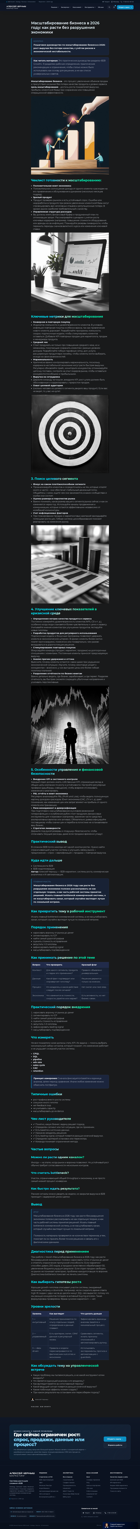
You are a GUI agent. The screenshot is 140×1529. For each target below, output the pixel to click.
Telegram (107, 1)
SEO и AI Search (44, 1494)
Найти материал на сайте (90, 1516)
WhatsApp (116, 1)
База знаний (77, 7)
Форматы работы (115, 1445)
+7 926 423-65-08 (128, 1)
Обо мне (101, 7)
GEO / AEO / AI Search (45, 1512)
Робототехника (92, 1491)
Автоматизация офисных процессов (22, 1512)
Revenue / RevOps (45, 1485)
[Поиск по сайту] (109, 7)
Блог (88, 1477)
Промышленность (69, 1485)
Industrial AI (66, 1488)
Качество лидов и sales (119, 1477)
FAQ (88, 1482)
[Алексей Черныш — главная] (16, 7)
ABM (40, 1482)
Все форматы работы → (47, 1497)
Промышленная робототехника (42, 1516)
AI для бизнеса (44, 1488)
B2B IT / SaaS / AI (68, 1491)
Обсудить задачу (123, 7)
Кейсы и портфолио (93, 1485)
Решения (54, 7)
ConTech (89, 1497)
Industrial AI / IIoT (92, 1494)
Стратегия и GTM (45, 1477)
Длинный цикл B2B (116, 1480)
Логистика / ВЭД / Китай (71, 1494)
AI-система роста (18, 1516)
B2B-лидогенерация (46, 1480)
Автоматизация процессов (48, 1491)
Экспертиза (65, 7)
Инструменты (89, 7)
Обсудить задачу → (115, 1439)
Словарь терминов (93, 1480)
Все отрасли (67, 1477)
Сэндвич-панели (68, 1482)
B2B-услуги (67, 1497)
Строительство (68, 1480)
